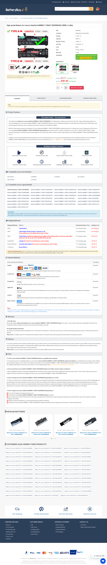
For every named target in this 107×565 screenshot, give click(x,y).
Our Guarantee (10, 527)
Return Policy (34, 534)
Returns (85, 2)
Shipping (100, 2)
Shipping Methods (60, 527)
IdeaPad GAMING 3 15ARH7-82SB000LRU (42, 189)
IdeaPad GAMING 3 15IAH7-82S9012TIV (17, 207)
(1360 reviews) (65, 83)
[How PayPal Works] (76, 552)
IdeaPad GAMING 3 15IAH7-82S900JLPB (18, 201)
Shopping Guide (57, 2)
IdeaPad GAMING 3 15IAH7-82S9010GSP (65, 204)
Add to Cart (77, 88)
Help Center (34, 527)
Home (6, 18)
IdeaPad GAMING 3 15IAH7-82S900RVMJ (65, 201)
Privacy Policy (9, 534)
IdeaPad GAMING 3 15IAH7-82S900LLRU (41, 201)
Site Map (8, 539)
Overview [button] (17, 98)
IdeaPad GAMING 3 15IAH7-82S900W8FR (18, 204)
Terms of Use (9, 536)
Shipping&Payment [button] (66, 98)
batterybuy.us (32, 558)
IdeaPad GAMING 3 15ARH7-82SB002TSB (65, 189)
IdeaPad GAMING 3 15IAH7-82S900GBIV (88, 198)
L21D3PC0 (57, 176)
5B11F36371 (10, 176)
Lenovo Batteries (14, 18)
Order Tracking (76, 2)
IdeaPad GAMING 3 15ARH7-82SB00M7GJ (65, 195)
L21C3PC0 (33, 179)
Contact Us (83, 525)
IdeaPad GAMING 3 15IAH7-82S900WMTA (42, 204)
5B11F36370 (10, 179)
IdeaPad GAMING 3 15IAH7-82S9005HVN (41, 198)
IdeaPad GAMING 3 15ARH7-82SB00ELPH (89, 192)
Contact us (67, 2)
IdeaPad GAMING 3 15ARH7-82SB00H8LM (18, 195)
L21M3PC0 (34, 176)
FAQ (32, 525)
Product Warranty (10, 529)
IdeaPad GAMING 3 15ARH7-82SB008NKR (18, 192)
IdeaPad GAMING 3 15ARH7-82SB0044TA (89, 189)
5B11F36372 (81, 176)
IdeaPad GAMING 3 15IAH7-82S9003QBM (18, 198)
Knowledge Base (35, 532)
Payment (92, 2)
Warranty (61, 139)
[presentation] (17, 98)
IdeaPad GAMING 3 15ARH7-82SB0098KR (42, 192)
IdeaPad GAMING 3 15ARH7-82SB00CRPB (65, 192)
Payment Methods (60, 529)
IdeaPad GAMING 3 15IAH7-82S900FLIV (64, 198)
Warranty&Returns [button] (89, 98)
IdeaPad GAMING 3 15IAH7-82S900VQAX (88, 201)
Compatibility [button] (41, 98)
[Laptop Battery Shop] (18, 9)
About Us (8, 525)
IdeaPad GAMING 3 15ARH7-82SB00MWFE (89, 195)
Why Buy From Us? (10, 532)
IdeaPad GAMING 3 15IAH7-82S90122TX (88, 204)
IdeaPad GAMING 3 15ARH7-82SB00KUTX (42, 195)
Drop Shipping (59, 532)
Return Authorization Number (88, 527)
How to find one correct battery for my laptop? (62, 364)
